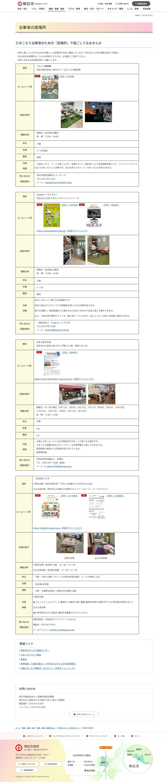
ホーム (17, 728)
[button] (104, 3)
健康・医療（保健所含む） (46, 728)
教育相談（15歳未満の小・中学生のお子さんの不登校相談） (49, 664)
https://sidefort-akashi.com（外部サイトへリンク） (58, 528)
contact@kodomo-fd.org (57, 330)
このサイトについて (34, 736)
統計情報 (91, 771)
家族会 (24, 659)
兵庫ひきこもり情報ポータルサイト (37, 668)
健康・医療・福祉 (28, 728)
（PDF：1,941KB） (69, 205)
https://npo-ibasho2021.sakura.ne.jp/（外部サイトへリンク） (64, 379)
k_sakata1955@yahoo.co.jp (58, 466)
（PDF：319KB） (66, 76)
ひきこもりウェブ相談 (31, 655)
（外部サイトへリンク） (64, 668)
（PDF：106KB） (111, 205)
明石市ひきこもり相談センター (35, 650)
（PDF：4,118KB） (69, 496)
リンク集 (120, 736)
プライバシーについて (98, 736)
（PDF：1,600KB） (115, 496)
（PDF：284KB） (69, 352)
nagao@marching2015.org (58, 182)
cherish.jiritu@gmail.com (62, 630)
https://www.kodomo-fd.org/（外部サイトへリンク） (62, 231)
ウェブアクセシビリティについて (66, 736)
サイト (137, 736)
